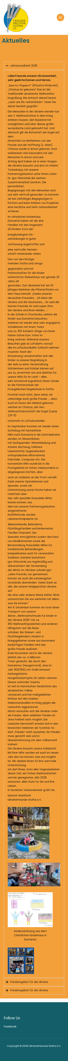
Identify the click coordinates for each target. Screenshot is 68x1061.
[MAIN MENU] (60, 17)
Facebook (10, 1026)
